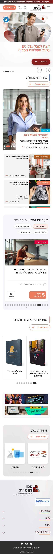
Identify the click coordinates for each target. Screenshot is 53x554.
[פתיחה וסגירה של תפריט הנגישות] (6, 19)
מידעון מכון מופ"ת (41, 84)
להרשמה (43, 61)
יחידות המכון (41, 437)
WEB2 (22, 552)
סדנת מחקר (25, 232)
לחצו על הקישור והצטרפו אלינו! (37, 147)
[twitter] (22, 544)
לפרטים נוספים (14, 201)
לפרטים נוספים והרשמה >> (18, 175)
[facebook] (31, 544)
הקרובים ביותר (40, 226)
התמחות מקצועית (22, 226)
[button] (48, 70)
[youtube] (26, 544)
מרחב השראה (40, 232)
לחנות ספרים (43, 327)
